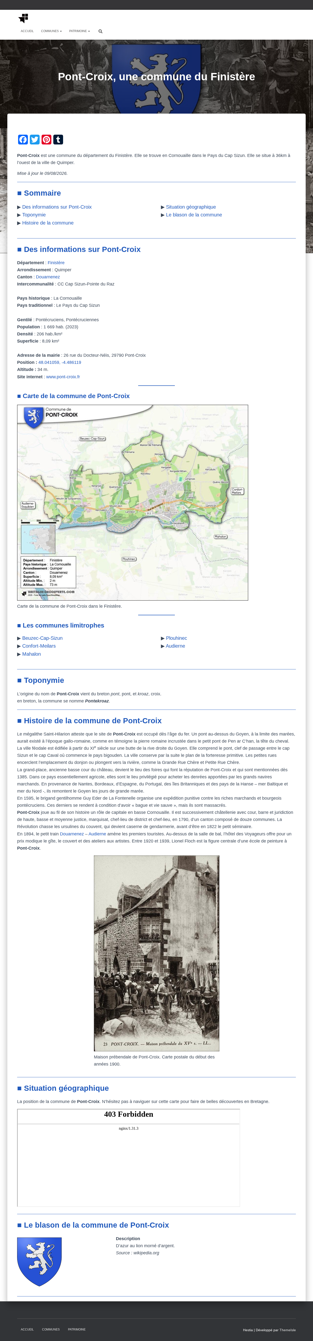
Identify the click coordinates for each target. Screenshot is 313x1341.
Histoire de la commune (48, 222)
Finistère (56, 262)
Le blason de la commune (194, 214)
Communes (50, 31)
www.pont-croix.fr (63, 376)
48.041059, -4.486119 (59, 362)
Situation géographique (191, 207)
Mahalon (31, 654)
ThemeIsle (287, 1330)
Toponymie (34, 214)
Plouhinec (176, 638)
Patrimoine (78, 31)
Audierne (175, 646)
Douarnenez (48, 276)
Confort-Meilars (39, 646)
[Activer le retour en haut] (303, 1331)
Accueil (27, 31)
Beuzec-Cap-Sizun (42, 638)
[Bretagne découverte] (23, 18)
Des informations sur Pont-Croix (57, 207)
